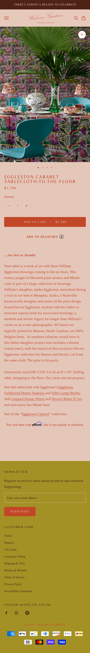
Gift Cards (10, 549)
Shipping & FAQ (14, 563)
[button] (76, 18)
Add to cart (49, 222)
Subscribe (20, 511)
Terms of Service (14, 577)
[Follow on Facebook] (6, 613)
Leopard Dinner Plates (28, 399)
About (8, 535)
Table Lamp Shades (65, 393)
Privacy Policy (13, 584)
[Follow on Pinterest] (27, 613)
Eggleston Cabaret (35, 414)
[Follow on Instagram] (16, 613)
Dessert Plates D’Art (66, 399)
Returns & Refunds (15, 570)
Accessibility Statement (18, 591)
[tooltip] (61, 236)
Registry (9, 542)
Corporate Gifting (14, 556)
